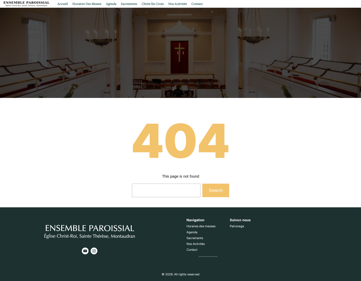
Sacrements (195, 238)
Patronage (237, 226)
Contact (192, 249)
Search (216, 190)
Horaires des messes (201, 226)
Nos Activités (196, 244)
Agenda (192, 232)
